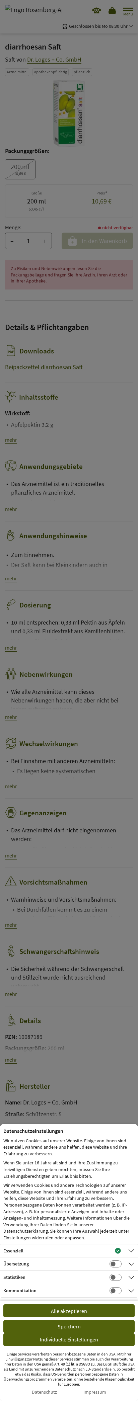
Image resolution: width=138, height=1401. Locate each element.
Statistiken (14, 1277)
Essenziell (13, 1251)
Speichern (69, 1326)
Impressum (94, 1392)
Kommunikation (20, 1291)
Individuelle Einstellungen (69, 1339)
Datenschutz (44, 1392)
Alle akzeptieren (69, 1311)
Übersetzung (16, 1264)
